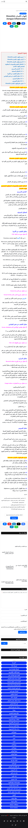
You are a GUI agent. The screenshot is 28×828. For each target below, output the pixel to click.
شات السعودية (14, 769)
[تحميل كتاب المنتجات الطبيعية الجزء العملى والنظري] (7, 543)
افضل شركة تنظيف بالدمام (14, 792)
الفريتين (24, 298)
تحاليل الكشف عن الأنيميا (13, 73)
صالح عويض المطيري (14, 713)
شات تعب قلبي (14, 773)
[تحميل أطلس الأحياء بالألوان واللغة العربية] (21, 574)
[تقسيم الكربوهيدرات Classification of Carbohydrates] (7, 560)
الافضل (14, 795)
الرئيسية (24, 10)
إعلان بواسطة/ (19, 660)
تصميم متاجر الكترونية (14, 722)
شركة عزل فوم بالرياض (14, 707)
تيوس (14, 741)
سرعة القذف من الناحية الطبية (21, 546)
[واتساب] (16, 26)
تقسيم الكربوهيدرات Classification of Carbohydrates (9, 567)
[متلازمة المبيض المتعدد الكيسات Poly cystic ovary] (7, 575)
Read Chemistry (14, 807)
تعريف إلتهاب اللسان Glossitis (15, 57)
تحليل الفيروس (16, 81)
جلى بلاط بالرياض (14, 703)
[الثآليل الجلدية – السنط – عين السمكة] (21, 560)
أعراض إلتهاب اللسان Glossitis (15, 62)
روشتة (14, 710)
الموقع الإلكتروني (24, 621)
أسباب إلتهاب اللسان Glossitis (15, 59)
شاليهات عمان (14, 716)
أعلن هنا (14, 662)
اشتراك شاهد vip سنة (14, 669)
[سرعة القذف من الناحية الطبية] (21, 540)
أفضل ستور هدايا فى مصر (14, 675)
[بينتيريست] (9, 23)
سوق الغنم (14, 732)
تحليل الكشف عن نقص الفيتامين (12, 76)
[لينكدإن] (14, 23)
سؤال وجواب (14, 798)
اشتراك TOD (14, 666)
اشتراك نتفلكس (14, 694)
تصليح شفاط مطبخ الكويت (14, 782)
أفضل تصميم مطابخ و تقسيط (14, 681)
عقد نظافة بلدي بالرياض (14, 766)
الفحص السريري (16, 69)
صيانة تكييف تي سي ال (14, 725)
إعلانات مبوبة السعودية (14, 719)
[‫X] (19, 23)
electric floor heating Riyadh (14, 684)
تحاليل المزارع (16, 78)
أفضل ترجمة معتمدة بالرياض (14, 678)
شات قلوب (14, 776)
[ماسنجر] (5, 23)
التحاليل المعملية (16, 71)
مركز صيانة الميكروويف (14, 729)
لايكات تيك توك (14, 760)
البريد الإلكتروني (23, 615)
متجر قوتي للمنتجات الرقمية (14, 688)
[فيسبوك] (23, 23)
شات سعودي (14, 779)
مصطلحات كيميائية (14, 804)
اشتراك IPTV (14, 697)
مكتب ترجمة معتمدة (14, 785)
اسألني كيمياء (14, 801)
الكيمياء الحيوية (19, 10)
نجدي (14, 738)
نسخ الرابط (14, 518)
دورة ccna (14, 757)
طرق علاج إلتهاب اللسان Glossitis (14, 83)
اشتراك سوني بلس (14, 691)
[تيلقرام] (12, 26)
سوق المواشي (14, 751)
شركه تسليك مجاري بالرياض (14, 700)
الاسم (25, 609)
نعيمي (14, 735)
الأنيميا (18, 238)
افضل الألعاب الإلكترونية (14, 672)
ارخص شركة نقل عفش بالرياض (14, 788)
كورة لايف (14, 763)
